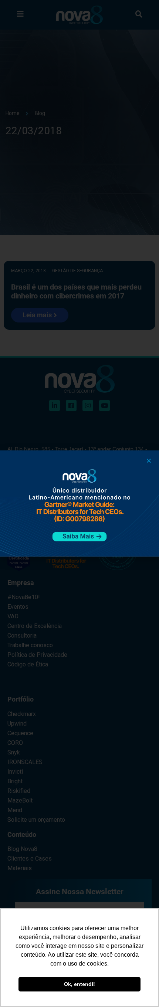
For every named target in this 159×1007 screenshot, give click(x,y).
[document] (79, 503)
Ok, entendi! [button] (79, 984)
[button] (149, 460)
